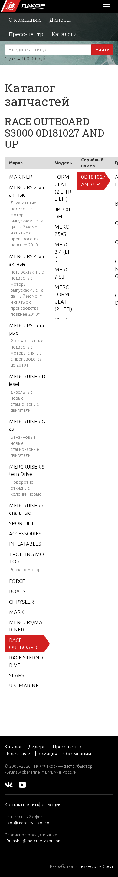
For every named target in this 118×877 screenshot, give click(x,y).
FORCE (17, 581)
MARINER (20, 177)
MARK (16, 612)
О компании (25, 19)
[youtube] (22, 784)
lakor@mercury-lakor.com (29, 822)
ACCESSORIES (25, 533)
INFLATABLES (25, 544)
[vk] (9, 784)
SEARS (16, 675)
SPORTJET (21, 523)
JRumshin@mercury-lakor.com (33, 840)
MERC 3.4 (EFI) (62, 252)
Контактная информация (33, 804)
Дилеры (60, 19)
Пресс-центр (26, 34)
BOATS (17, 591)
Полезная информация (31, 753)
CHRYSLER (21, 602)
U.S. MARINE (24, 685)
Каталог (13, 746)
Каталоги (64, 34)
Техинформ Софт (96, 866)
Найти (102, 49)
